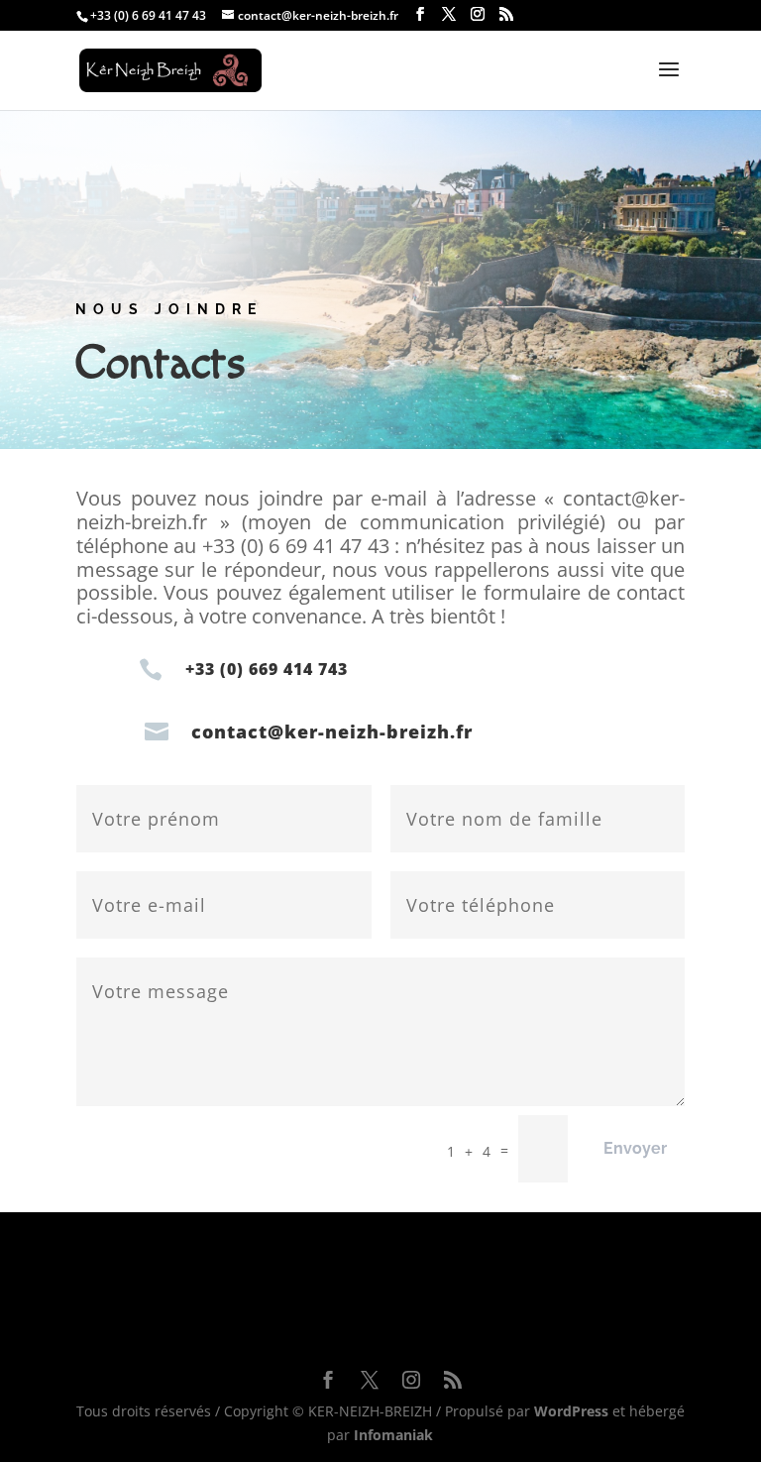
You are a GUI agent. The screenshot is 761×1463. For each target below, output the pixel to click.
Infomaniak (393, 1434)
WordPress (571, 1411)
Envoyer (635, 1148)
